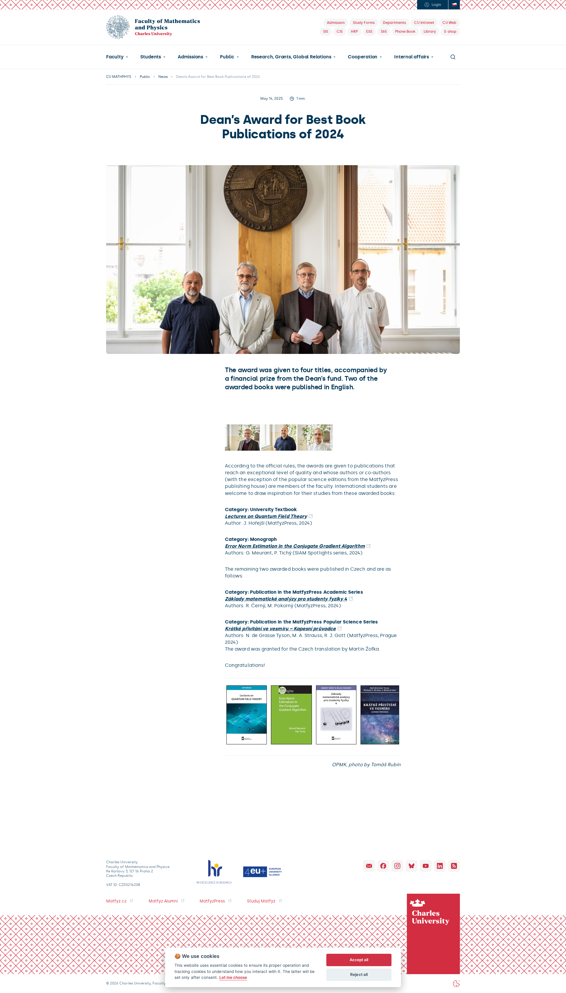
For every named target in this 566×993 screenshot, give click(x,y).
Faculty (115, 57)
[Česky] (454, 4)
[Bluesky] (411, 866)
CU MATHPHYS (118, 76)
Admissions (190, 57)
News (163, 76)
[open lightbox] (242, 437)
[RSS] (454, 866)
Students (150, 57)
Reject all (359, 974)
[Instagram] (397, 866)
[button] (117, 57)
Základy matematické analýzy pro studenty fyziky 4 (286, 599)
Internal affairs (411, 57)
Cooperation (362, 57)
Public (227, 57)
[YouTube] (426, 866)
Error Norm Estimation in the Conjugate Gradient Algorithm (295, 546)
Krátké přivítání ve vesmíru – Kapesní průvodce (280, 628)
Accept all (359, 959)
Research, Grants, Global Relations (291, 57)
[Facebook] (383, 866)
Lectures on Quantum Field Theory (266, 516)
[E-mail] (369, 866)
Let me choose (233, 977)
